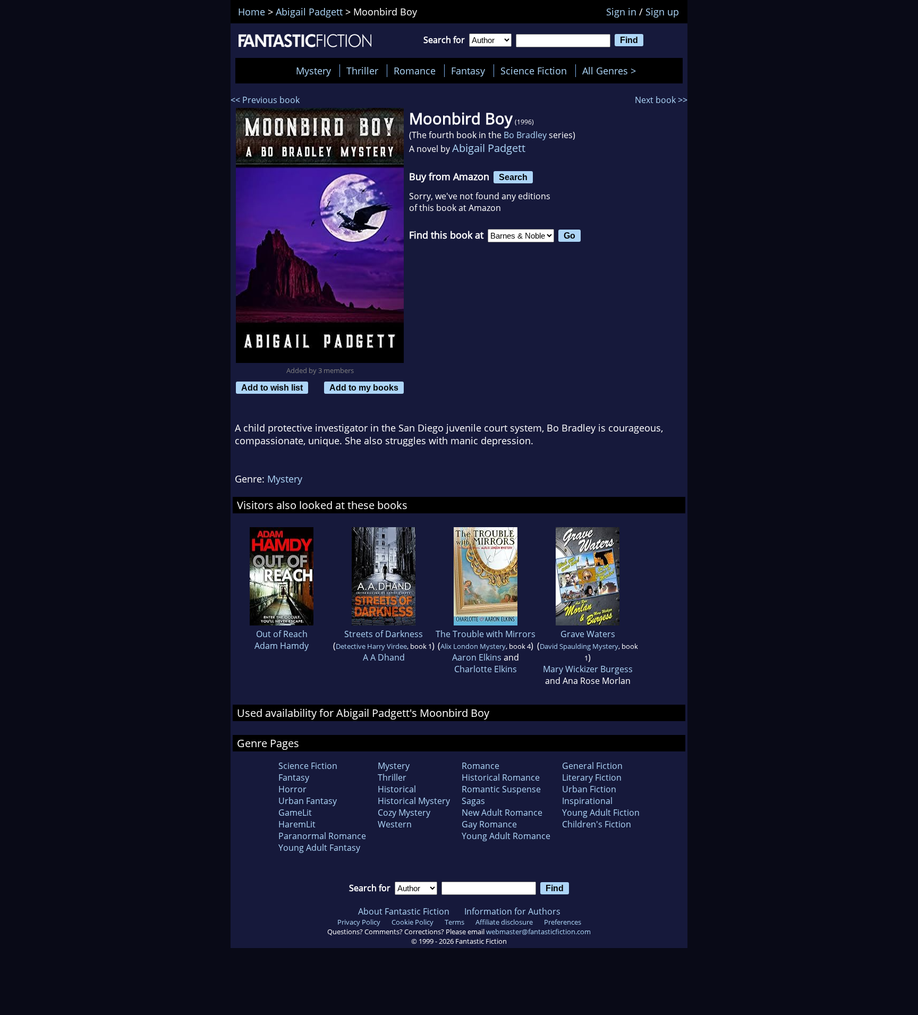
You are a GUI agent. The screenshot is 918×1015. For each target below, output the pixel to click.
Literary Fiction (592, 777)
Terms (454, 922)
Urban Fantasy (307, 801)
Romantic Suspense (501, 789)
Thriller (362, 70)
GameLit (295, 812)
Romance (415, 70)
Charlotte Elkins (485, 669)
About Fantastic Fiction (403, 911)
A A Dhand (384, 657)
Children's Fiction (596, 824)
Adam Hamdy (281, 646)
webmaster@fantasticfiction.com (538, 931)
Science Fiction (533, 70)
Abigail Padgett (488, 148)
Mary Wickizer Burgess (588, 669)
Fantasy (468, 70)
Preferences (562, 922)
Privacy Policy (358, 922)
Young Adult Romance (506, 836)
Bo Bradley (525, 135)
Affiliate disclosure (504, 922)
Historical (397, 789)
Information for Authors (512, 911)
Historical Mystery (414, 801)
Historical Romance (501, 777)
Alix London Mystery (473, 646)
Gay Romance (489, 824)
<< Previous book (265, 100)
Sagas (473, 801)
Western (395, 824)
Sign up (662, 11)
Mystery (313, 70)
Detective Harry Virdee (371, 646)
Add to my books (363, 387)
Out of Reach (282, 634)
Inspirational (587, 801)
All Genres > (611, 70)
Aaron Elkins (477, 657)
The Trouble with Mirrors (486, 634)
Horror (292, 789)
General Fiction (592, 766)
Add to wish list (272, 387)
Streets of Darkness (383, 634)
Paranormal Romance (322, 836)
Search (513, 177)
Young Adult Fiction (601, 812)
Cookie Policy (413, 922)
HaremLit (297, 824)
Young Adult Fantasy (319, 847)
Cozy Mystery (404, 812)
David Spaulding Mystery (579, 646)
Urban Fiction (589, 789)
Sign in (621, 11)
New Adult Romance (502, 812)
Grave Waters (587, 634)
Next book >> (661, 100)
